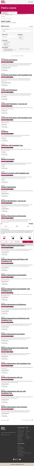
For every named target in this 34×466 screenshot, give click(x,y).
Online (22, 37)
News (26, 432)
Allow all (28, 241)
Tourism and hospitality (5, 281)
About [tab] (28, 226)
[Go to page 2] (22, 56)
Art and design (4, 138)
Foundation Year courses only (24, 48)
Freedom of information (21, 448)
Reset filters (31, 26)
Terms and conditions (21, 455)
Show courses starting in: (5, 29)
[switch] (13, 238)
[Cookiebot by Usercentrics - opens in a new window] (29, 223)
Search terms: (3, 16)
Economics (3, 179)
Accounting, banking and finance (6, 67)
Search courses (12, 12)
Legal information (20, 450)
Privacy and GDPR (20, 454)
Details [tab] (17, 226)
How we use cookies (20, 447)
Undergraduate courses (21, 430)
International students (21, 434)
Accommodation (20, 439)
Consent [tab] (6, 226)
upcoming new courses (8, 14)
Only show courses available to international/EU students (10, 50)
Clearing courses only (8, 48)
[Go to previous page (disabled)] (12, 56)
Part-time (22, 38)
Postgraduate (8, 43)
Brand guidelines (28, 437)
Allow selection (17, 241)
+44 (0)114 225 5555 (6, 434)
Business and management (5, 193)
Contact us (27, 438)
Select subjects (5, 36)
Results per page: (3, 420)
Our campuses (28, 431)
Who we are (27, 430)
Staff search (27, 435)
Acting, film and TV (4, 96)
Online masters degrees (21, 431)
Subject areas (5, 12)
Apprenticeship (8, 41)
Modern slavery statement (21, 451)
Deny (6, 241)
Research (7, 44)
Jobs (26, 434)
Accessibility (19, 445)
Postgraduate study (20, 432)
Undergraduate (8, 45)
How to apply (19, 438)
